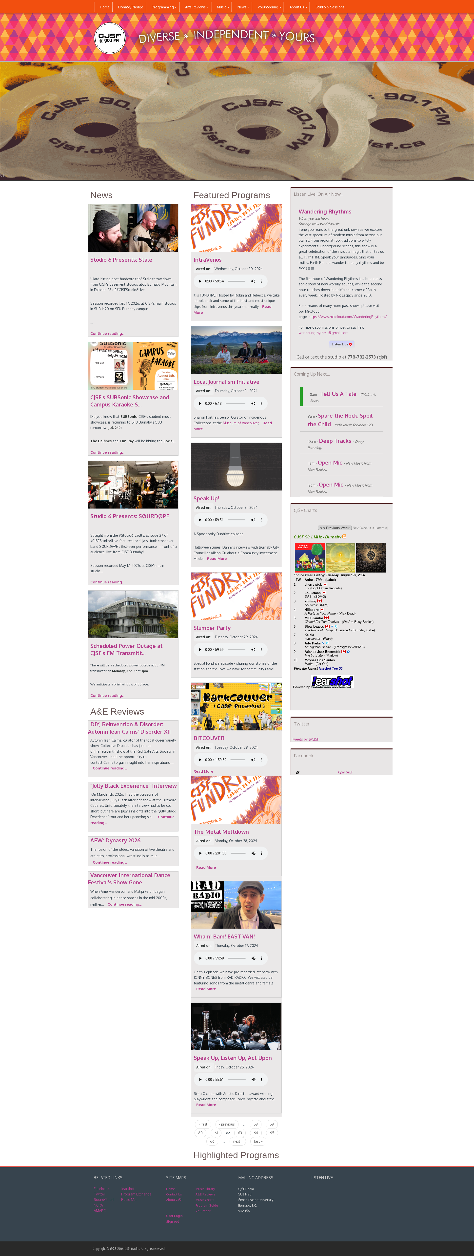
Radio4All (129, 1199)
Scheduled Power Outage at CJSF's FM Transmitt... (126, 649)
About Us (298, 7)
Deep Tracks (335, 440)
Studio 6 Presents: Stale (121, 259)
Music (223, 7)
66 (212, 1141)
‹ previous (227, 1124)
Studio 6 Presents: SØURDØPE (129, 515)
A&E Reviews (117, 711)
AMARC (100, 1211)
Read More (217, 558)
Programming (164, 7)
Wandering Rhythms (325, 211)
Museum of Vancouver (240, 423)
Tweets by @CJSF (305, 739)
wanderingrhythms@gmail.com (323, 333)
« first (203, 1124)
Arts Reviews (196, 7)
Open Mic (330, 462)
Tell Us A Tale (338, 393)
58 (256, 1124)
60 (200, 1133)
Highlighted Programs (236, 1155)
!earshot (128, 1189)
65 (272, 1133)
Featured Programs (232, 195)
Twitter (99, 1194)
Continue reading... (107, 333)
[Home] (209, 59)
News (243, 7)
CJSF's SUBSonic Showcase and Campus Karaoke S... (129, 401)
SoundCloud (104, 1199)
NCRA (98, 1205)
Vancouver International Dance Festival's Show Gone (129, 879)
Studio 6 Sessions (330, 7)
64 (256, 1133)
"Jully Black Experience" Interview (133, 785)
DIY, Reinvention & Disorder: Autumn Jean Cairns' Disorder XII (129, 728)
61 (216, 1133)
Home (105, 7)
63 (240, 1133)
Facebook (101, 1189)
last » (258, 1141)
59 (272, 1124)
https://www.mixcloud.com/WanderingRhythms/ (348, 317)
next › (237, 1141)
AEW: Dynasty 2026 (115, 840)
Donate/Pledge (130, 7)
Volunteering (269, 7)
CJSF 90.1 (345, 772)
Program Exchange (136, 1194)
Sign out (172, 1221)
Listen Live (340, 344)
